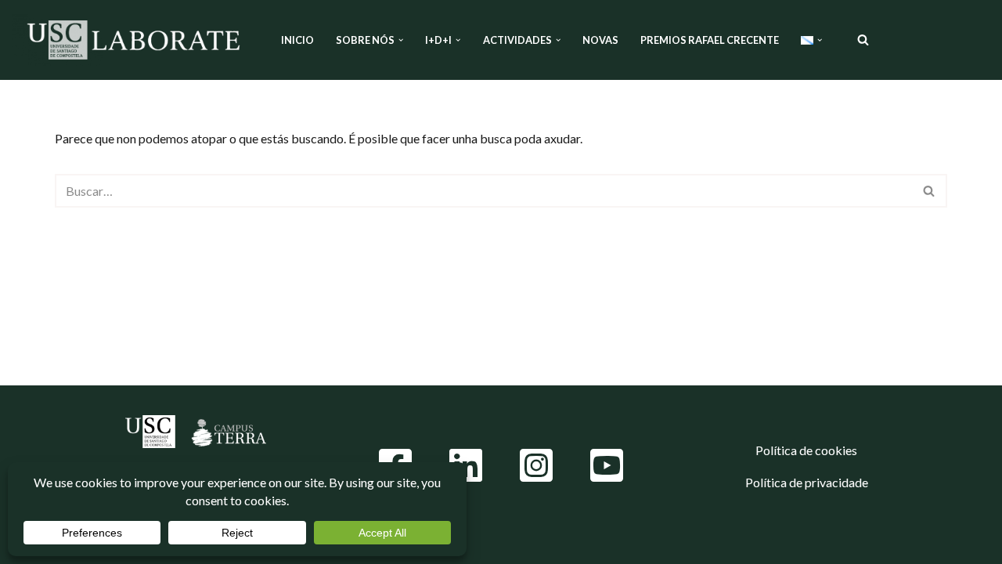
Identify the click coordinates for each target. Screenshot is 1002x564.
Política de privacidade (806, 482)
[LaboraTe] (133, 40)
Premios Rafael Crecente (709, 40)
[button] (400, 40)
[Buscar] (863, 39)
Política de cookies (806, 450)
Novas (600, 40)
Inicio (297, 40)
